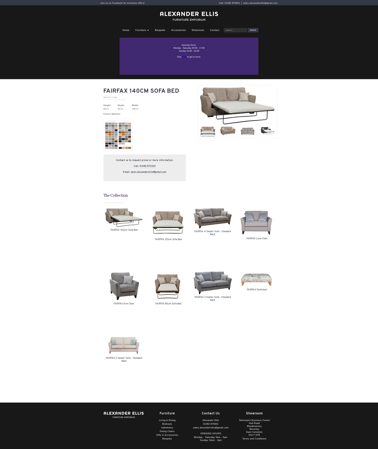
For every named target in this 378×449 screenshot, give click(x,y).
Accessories (178, 30)
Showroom (198, 30)
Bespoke (160, 30)
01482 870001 (148, 166)
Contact (214, 30)
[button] (142, 30)
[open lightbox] (118, 135)
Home (126, 30)
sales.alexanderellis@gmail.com (148, 172)
